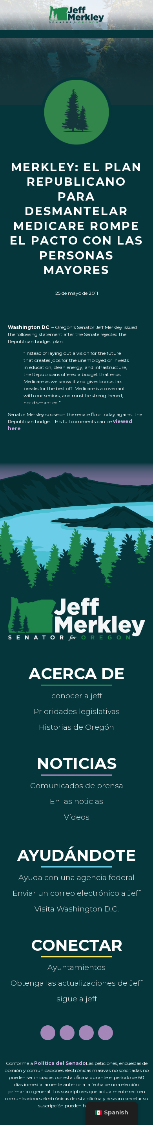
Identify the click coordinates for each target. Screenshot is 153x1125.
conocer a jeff (76, 695)
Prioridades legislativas (77, 711)
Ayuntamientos (76, 967)
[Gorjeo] (105, 1032)
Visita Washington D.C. (77, 909)
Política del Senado (60, 1063)
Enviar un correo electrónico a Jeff (76, 893)
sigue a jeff (76, 999)
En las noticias (76, 801)
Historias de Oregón (76, 727)
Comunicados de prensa (76, 785)
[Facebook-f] (47, 1032)
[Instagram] (67, 1032)
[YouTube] (86, 1032)
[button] (77, 32)
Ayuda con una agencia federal (76, 877)
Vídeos (76, 817)
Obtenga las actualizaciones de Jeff (76, 983)
